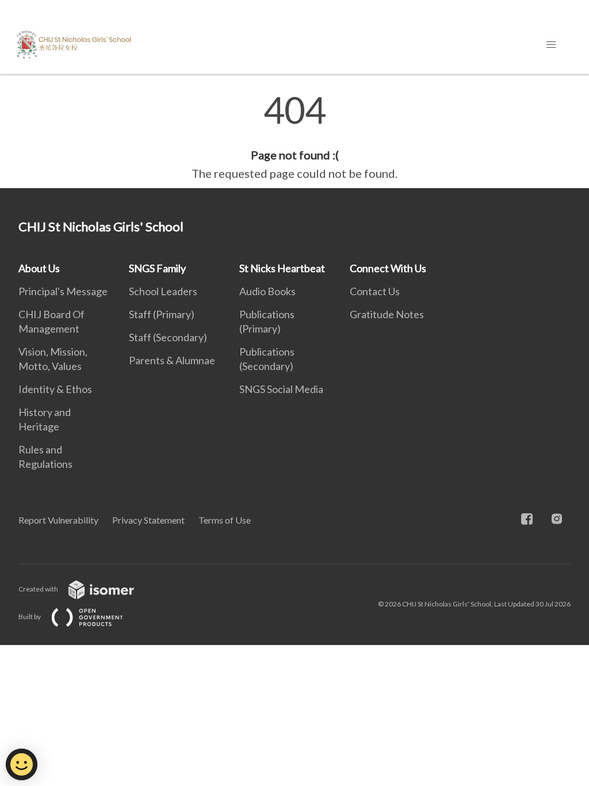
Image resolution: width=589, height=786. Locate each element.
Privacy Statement (148, 519)
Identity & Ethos (55, 389)
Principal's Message (63, 291)
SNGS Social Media (281, 389)
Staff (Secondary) (168, 337)
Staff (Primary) (161, 314)
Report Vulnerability (58, 519)
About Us (39, 268)
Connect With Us (388, 268)
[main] (294, 136)
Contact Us (375, 291)
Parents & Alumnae (172, 360)
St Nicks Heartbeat (282, 268)
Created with (38, 589)
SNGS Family (157, 268)
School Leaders (163, 291)
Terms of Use (224, 519)
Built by (30, 616)
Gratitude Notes (387, 314)
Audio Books (267, 291)
